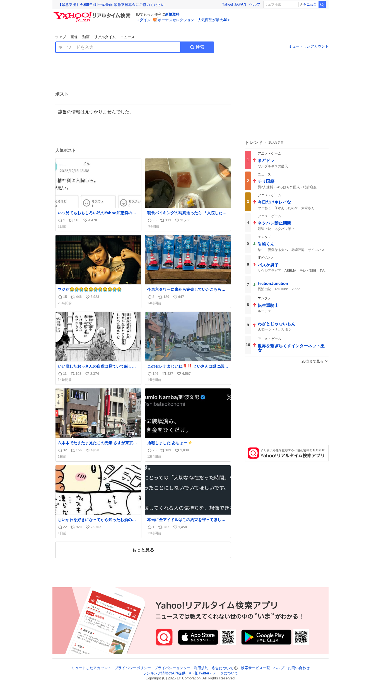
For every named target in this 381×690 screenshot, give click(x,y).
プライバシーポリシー (133, 668)
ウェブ (60, 37)
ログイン (143, 20)
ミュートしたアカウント (309, 46)
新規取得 (172, 14)
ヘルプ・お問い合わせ (291, 668)
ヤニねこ (310, 4)
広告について (222, 668)
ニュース (127, 37)
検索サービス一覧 (255, 668)
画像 (74, 37)
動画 (86, 37)
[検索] (322, 4)
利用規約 (201, 668)
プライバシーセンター (172, 668)
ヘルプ (254, 4)
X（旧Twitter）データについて (213, 673)
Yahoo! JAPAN (234, 4)
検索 (200, 47)
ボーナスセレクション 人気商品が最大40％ (194, 20)
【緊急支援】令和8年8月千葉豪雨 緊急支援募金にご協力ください (111, 5)
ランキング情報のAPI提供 (164, 673)
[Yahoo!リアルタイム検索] (92, 13)
